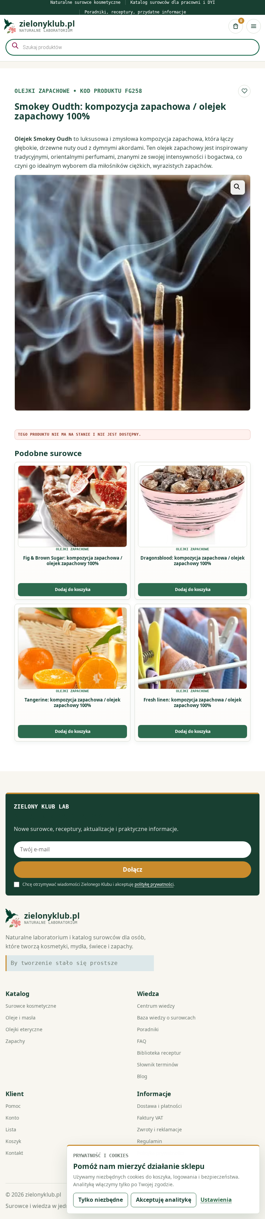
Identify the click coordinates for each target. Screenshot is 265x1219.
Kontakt (14, 1153)
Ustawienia (216, 1199)
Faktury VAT (150, 1117)
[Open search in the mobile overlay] (132, 47)
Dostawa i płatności (159, 1106)
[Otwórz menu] (253, 26)
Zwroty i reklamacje (159, 1129)
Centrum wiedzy (156, 1006)
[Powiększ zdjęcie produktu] (132, 293)
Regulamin (149, 1141)
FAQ (141, 1041)
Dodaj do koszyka (72, 589)
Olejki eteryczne (24, 1029)
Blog (142, 1076)
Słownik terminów (157, 1064)
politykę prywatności (154, 884)
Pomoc (13, 1106)
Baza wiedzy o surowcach (166, 1017)
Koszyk (13, 1141)
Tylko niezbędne (100, 1199)
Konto (12, 1117)
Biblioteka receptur (159, 1052)
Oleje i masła (21, 1017)
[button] (237, 187)
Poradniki (148, 1029)
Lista (11, 1129)
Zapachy (15, 1041)
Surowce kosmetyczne (31, 1006)
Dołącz (132, 869)
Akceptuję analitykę (163, 1199)
